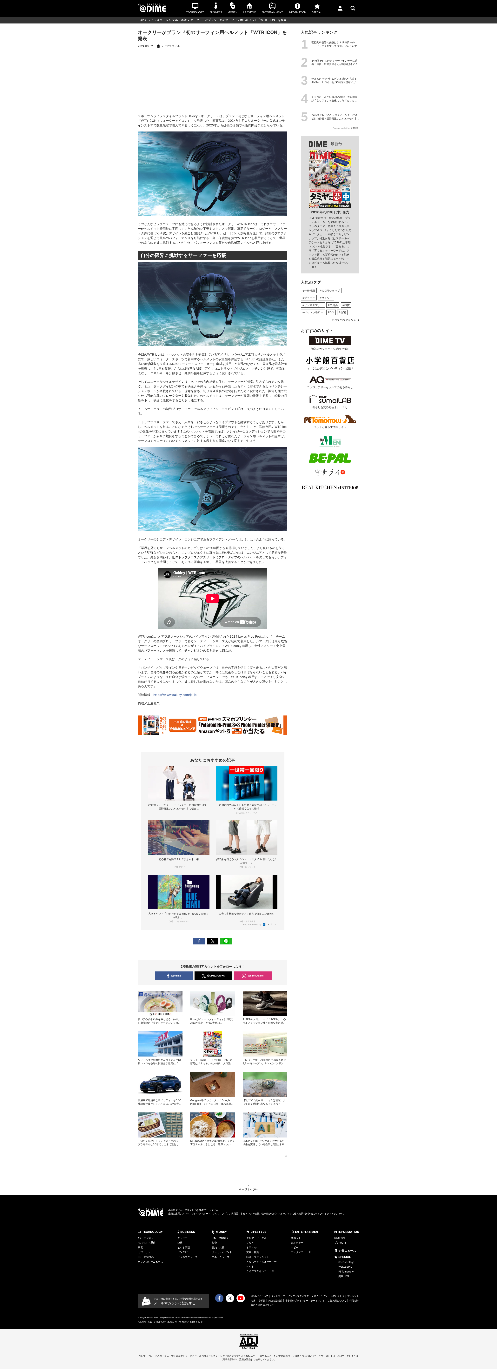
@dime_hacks (256, 975)
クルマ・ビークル (256, 1237)
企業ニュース (347, 1250)
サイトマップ (278, 1296)
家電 (140, 1247)
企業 (179, 1242)
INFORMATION (348, 1232)
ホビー (294, 1247)
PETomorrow (346, 1271)
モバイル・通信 (147, 1242)
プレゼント (340, 1242)
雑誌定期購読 (275, 1300)
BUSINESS (187, 1232)
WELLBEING (345, 1266)
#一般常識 (308, 290)
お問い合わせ (337, 1296)
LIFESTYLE (258, 1232)
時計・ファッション (257, 1256)
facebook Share (199, 941)
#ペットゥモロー (312, 312)
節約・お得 (218, 1247)
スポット (296, 1237)
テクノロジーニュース (150, 1261)
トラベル (251, 1247)
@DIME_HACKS (216, 975)
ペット (250, 1266)
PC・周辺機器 (146, 1256)
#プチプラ (308, 297)
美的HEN (343, 1276)
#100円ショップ (330, 290)
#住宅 (342, 312)
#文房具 (333, 305)
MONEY (221, 1232)
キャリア (182, 1237)
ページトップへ (248, 1189)
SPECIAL (344, 1257)
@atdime (176, 975)
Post (212, 941)
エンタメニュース (301, 1252)
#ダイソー (326, 297)
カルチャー (297, 1242)
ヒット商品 (183, 1247)
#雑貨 (346, 305)
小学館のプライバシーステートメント (305, 1300)
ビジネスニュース (187, 1256)
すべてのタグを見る (344, 319)
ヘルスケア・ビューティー (261, 1261)
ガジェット (144, 1252)
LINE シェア (226, 941)
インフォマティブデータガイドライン (308, 1296)
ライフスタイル (158, 20)
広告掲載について (337, 1300)
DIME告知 (340, 1237)
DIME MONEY (220, 1237)
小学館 (261, 1300)
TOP (141, 20)
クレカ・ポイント (222, 1252)
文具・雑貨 (179, 20)
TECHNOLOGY (152, 1232)
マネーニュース (220, 1256)
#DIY (331, 312)
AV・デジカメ (146, 1237)
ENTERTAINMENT (307, 1232)
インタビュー (185, 1252)
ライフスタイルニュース (260, 1271)
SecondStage (346, 1262)
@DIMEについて (259, 1296)
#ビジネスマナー (312, 305)
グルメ (250, 1242)
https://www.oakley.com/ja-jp (175, 695)
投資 (214, 1242)
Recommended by (252, 924)
